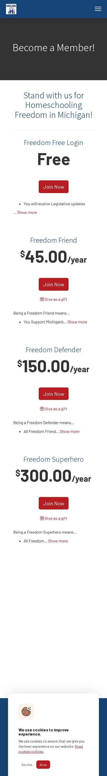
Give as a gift (55, 299)
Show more (27, 212)
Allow (43, 764)
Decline (27, 764)
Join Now (53, 186)
